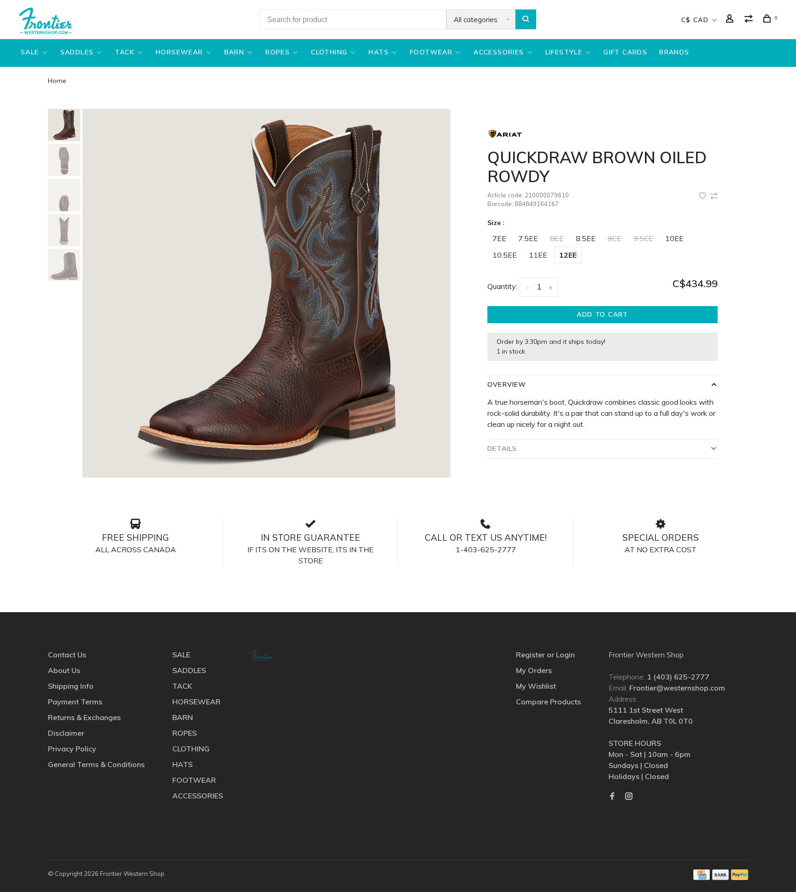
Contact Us (67, 654)
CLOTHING (329, 52)
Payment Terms (75, 701)
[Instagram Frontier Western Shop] (628, 796)
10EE (674, 238)
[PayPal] (739, 877)
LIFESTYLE (564, 52)
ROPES (277, 52)
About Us (64, 670)
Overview (506, 384)
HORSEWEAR (179, 52)
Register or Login (545, 654)
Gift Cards (625, 52)
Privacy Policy (72, 748)
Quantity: (502, 286)
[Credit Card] (701, 877)
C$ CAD (696, 20)
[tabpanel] (266, 293)
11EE (538, 255)
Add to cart (602, 314)
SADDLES (77, 52)
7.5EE (528, 238)
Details (502, 448)
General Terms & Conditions (96, 764)
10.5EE (504, 255)
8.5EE (586, 238)
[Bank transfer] (720, 877)
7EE (499, 238)
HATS (379, 52)
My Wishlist (536, 686)
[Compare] (749, 20)
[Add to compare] (714, 196)
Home (57, 81)
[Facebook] (612, 796)
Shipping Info (71, 686)
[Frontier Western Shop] (262, 655)
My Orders (534, 670)
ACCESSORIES (499, 52)
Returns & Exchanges (84, 717)
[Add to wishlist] (703, 196)
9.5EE (643, 238)
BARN (234, 52)
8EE (557, 238)
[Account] (731, 20)
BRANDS (674, 52)
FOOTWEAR (431, 52)
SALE (30, 52)
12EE (568, 255)
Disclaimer (66, 733)
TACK (125, 52)
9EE (614, 238)
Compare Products (548, 701)
